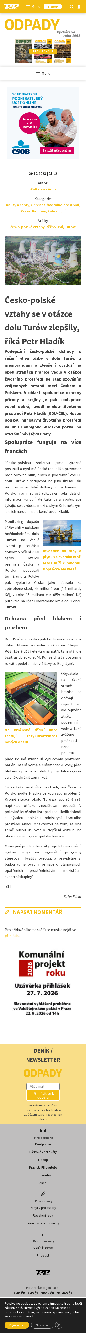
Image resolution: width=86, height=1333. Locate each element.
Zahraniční (56, 211)
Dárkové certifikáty (43, 1152)
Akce (43, 1183)
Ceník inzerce (43, 1247)
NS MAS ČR (65, 1293)
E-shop (43, 1160)
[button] (43, 1095)
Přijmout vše (16, 1325)
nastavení (26, 1316)
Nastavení (42, 1325)
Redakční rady (43, 1215)
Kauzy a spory (17, 204)
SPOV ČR (47, 1293)
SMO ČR (19, 1293)
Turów (70, 226)
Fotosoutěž (43, 1175)
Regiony (39, 211)
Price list (43, 1255)
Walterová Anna (43, 189)
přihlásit (12, 935)
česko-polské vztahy (27, 226)
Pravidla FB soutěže (43, 1167)
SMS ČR (33, 1293)
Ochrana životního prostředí (55, 204)
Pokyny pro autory (43, 1208)
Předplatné (43, 1144)
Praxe (25, 211)
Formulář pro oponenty (43, 1223)
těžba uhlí (54, 226)
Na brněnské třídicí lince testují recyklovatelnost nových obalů (31, 735)
